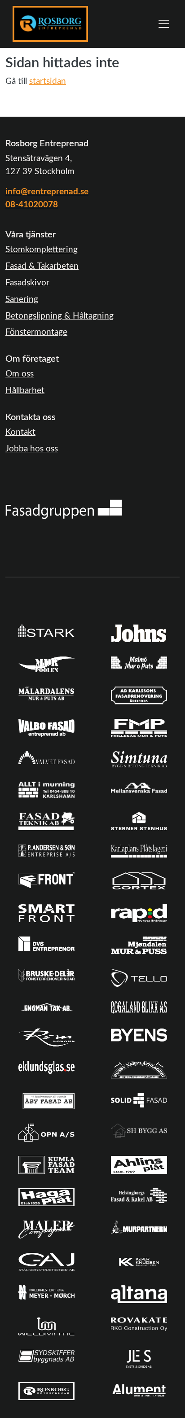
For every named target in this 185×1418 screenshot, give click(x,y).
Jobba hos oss (31, 449)
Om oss (19, 374)
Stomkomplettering (41, 249)
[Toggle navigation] (164, 23)
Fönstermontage (36, 332)
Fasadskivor (27, 283)
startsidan (47, 81)
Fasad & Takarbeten (42, 266)
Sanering (21, 299)
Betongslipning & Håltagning (59, 316)
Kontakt (20, 432)
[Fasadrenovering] (63, 509)
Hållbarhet (24, 390)
